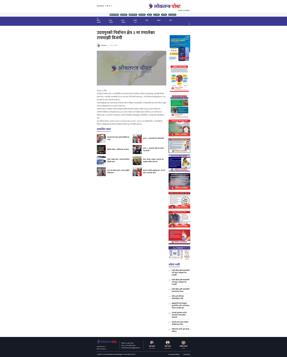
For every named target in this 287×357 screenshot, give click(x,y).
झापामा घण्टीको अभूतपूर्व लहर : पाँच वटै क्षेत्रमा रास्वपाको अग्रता (154, 171)
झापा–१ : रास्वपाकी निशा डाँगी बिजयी (153, 138)
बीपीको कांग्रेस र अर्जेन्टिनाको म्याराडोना (118, 149)
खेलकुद (159, 20)
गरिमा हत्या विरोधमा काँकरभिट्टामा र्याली (178, 297)
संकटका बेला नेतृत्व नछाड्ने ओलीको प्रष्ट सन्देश (118, 138)
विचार (170, 20)
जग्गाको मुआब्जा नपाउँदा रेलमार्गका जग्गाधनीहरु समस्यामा (179, 315)
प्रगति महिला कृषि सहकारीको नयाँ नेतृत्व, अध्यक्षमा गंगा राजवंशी (181, 272)
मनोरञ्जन (123, 22)
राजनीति (135, 20)
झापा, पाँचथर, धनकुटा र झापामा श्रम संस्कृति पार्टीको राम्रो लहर (153, 160)
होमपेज (98, 20)
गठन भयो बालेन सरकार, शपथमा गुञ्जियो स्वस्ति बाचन (118, 171)
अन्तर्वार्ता (99, 22)
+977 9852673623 (130, 345)
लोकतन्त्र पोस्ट (103, 45)
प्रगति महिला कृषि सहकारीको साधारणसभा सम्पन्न (181, 290)
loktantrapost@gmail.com (132, 348)
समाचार (110, 20)
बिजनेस (111, 22)
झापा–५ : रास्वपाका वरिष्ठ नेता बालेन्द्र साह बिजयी (153, 149)
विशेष (147, 20)
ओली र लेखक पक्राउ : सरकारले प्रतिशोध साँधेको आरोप (118, 160)
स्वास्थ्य (122, 20)
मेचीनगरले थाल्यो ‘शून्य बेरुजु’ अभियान (180, 330)
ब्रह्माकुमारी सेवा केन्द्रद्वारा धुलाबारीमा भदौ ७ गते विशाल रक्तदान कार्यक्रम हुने (180, 305)
